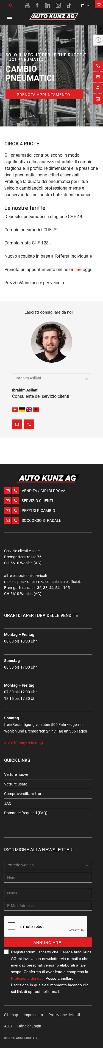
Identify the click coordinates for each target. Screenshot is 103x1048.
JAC (7, 803)
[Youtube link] (27, 5)
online (75, 269)
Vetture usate (15, 784)
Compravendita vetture (23, 793)
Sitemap (11, 1015)
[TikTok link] (69, 5)
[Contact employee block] (98, 88)
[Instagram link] (58, 5)
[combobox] (51, 378)
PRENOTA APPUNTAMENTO (43, 94)
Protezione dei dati (27, 978)
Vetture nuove (16, 774)
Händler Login (29, 1026)
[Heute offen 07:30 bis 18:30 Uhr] (98, 40)
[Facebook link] (37, 5)
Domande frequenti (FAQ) (26, 813)
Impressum (33, 1015)
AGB (8, 1026)
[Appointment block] (98, 99)
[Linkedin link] (48, 5)
